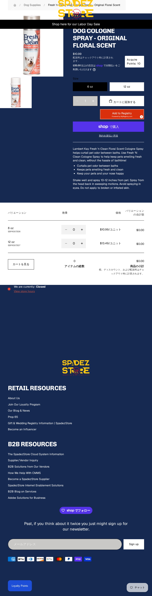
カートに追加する (124, 102)
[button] (122, 114)
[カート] (147, 10)
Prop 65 (13, 417)
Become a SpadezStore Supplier (28, 479)
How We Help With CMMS (24, 473)
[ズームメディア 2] (16, 92)
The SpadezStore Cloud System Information (36, 454)
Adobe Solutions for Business (26, 498)
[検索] (13, 10)
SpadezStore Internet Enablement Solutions (35, 485)
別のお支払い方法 (108, 135)
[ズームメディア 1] (31, 45)
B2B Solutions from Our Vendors (28, 466)
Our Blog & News (19, 410)
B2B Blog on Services (22, 491)
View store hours (24, 291)
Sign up (134, 544)
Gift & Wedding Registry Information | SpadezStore (40, 423)
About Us (14, 398)
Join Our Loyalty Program (24, 404)
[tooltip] (141, 116)
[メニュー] (4, 9)
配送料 (133, 269)
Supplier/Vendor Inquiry (23, 460)
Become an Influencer (22, 429)
